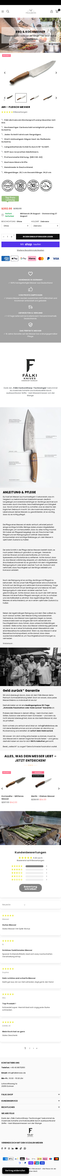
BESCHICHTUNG (11, 221)
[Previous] (5, 73)
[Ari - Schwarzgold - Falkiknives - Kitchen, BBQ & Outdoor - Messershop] (7, 97)
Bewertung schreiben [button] (30, 888)
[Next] (56, 73)
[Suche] (7, 11)
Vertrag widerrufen (15, 1170)
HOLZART (40, 221)
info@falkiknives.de (17, 1072)
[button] (57, 11)
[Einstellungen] (51, 11)
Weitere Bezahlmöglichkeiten (30, 250)
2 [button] (29, 1048)
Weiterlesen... (8, 643)
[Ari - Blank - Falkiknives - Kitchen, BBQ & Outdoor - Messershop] (21, 97)
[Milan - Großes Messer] (16, 781)
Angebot (6, 55)
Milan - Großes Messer (13, 796)
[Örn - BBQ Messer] (45, 781)
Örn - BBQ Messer (40, 796)
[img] (8, 915)
